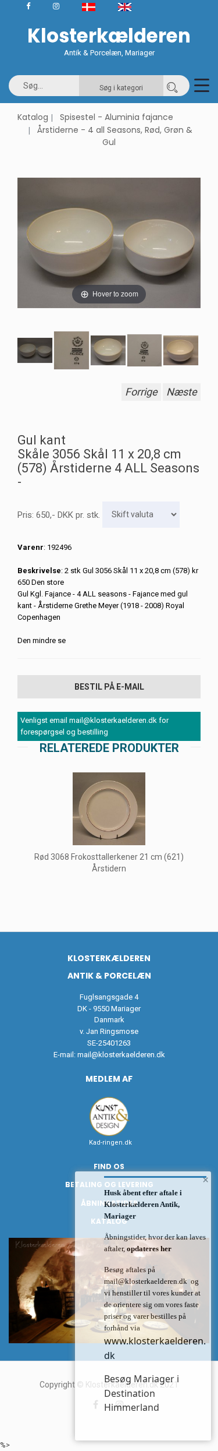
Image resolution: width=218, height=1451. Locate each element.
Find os (109, 1166)
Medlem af (109, 1079)
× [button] (205, 1179)
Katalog (32, 117)
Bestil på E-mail (109, 686)
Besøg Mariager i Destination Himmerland (141, 1393)
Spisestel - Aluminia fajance (116, 117)
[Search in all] (172, 85)
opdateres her (148, 1248)
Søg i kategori (121, 88)
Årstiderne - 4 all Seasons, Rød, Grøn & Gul (114, 136)
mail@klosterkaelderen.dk (121, 1054)
